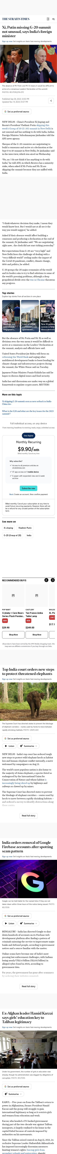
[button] (48, 19)
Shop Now (13, 635)
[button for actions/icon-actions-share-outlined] (51, 100)
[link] (15, 19)
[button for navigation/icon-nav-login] (48, 19)
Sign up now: (7, 41)
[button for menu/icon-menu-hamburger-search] (53, 19)
